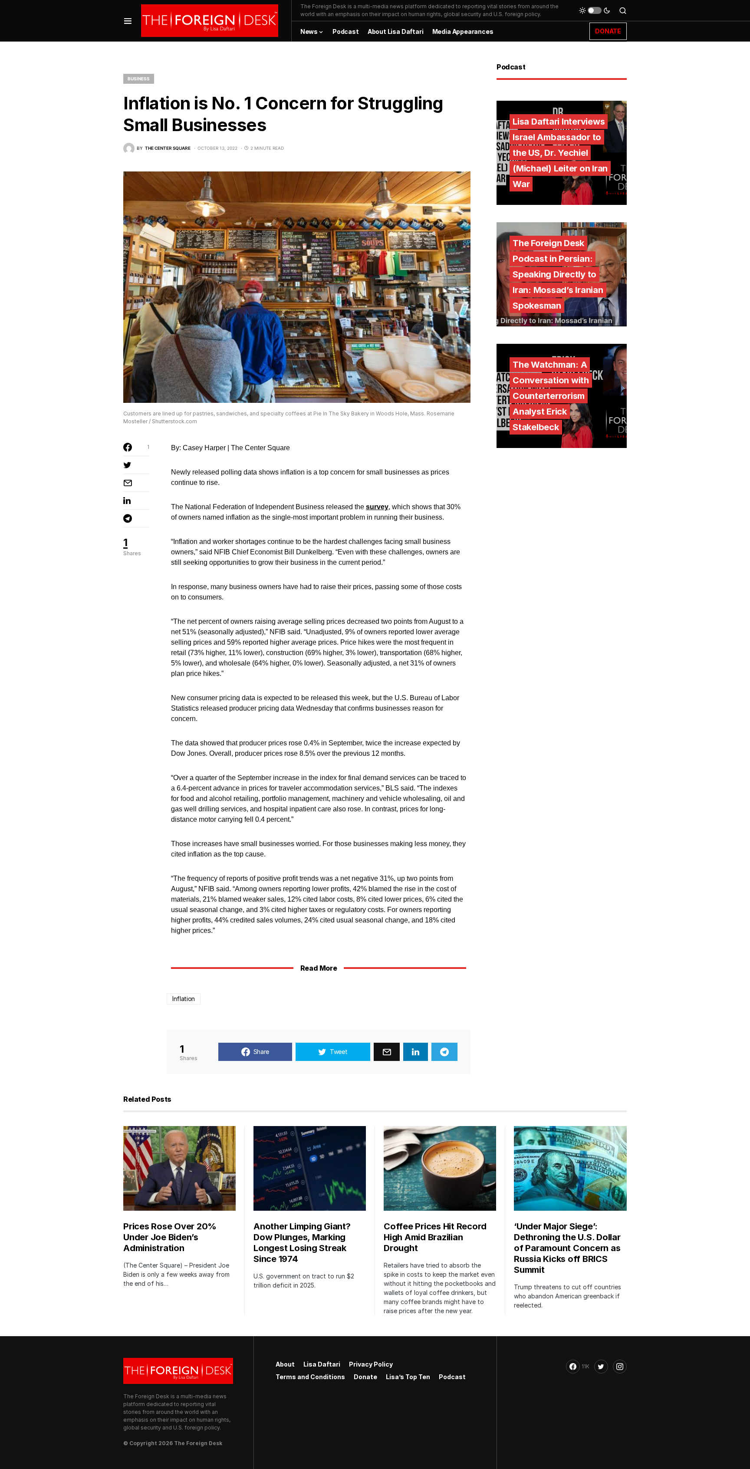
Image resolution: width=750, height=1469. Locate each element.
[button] (127, 20)
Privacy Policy (371, 1364)
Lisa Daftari (321, 1364)
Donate (365, 1376)
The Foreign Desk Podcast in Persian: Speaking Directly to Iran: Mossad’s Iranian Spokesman (558, 274)
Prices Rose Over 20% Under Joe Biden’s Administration (170, 1237)
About (285, 1364)
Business (139, 78)
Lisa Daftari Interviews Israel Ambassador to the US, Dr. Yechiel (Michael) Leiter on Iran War (560, 152)
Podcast (452, 1376)
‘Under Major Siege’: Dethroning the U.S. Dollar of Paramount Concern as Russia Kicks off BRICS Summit (567, 1248)
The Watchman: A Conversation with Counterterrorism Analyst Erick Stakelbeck (551, 395)
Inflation (183, 998)
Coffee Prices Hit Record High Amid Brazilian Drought (435, 1237)
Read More (318, 968)
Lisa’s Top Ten (408, 1376)
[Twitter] (601, 1366)
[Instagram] (620, 1366)
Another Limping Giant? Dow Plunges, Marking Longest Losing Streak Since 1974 (302, 1242)
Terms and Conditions (310, 1376)
